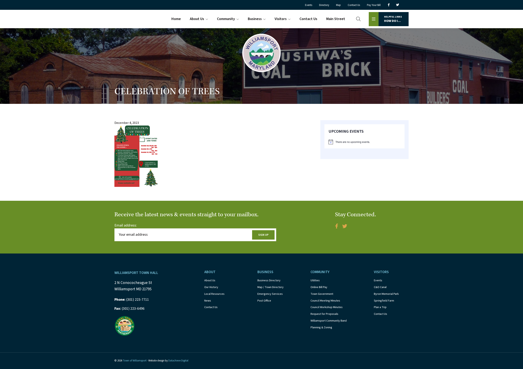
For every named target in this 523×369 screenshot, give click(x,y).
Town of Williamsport (134, 360)
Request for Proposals (324, 314)
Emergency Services (270, 294)
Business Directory (268, 280)
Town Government (322, 294)
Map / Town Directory (270, 287)
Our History (211, 287)
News (207, 301)
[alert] (364, 141)
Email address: (125, 225)
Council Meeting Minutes (325, 301)
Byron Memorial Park (386, 294)
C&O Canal (380, 287)
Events (378, 280)
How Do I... (393, 19)
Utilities (315, 280)
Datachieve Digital (178, 360)
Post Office (264, 301)
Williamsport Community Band (329, 321)
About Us (209, 280)
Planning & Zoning (321, 327)
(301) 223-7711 (131, 299)
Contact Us (211, 307)
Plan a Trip (380, 307)
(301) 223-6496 (129, 308)
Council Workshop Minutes (327, 307)
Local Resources (214, 294)
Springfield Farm (384, 301)
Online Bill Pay (319, 287)
